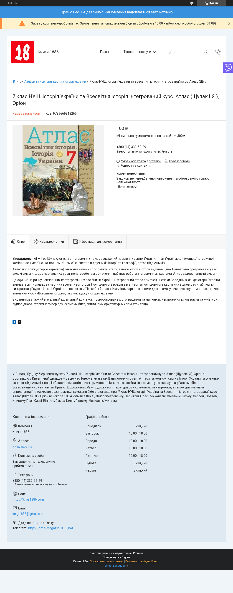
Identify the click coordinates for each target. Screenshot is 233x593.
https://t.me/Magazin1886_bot (50, 528)
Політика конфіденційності (142, 561)
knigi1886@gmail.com (28, 514)
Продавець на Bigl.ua (116, 557)
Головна (106, 52)
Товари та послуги (137, 52)
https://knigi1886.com (28, 499)
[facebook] (14, 322)
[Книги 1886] (22, 52)
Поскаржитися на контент (106, 561)
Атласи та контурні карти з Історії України (55, 81)
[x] (19, 322)
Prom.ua (138, 553)
